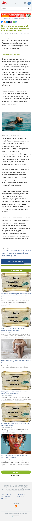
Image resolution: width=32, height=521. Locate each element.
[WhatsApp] (14, 22)
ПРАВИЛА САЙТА (21, 494)
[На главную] (8, 3)
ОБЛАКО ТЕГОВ (20, 496)
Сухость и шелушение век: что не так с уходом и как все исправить (13, 329)
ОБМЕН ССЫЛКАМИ (5, 496)
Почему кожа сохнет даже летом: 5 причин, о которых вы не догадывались (15, 392)
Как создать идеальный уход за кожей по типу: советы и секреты (14, 456)
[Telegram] (16, 22)
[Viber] (11, 22)
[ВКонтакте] (2, 22)
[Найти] (28, 8)
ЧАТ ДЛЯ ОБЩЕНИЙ (6, 494)
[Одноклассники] (4, 22)
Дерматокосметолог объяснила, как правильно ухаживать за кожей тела (16, 361)
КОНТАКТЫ (4, 498)
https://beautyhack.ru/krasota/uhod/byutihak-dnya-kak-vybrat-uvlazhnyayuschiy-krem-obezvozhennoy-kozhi (17, 253)
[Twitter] (9, 22)
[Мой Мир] (7, 22)
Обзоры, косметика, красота (6, 298)
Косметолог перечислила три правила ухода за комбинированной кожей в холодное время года (16, 295)
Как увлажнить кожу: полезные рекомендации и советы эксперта (15, 424)
